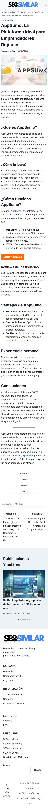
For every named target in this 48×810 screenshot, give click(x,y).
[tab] (18, 619)
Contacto (8, 699)
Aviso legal (36, 798)
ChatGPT (24, 474)
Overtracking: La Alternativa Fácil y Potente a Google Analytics (36, 522)
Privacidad (22, 798)
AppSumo (16, 211)
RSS (5, 725)
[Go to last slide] (7, 594)
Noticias (19, 504)
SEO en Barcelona (12, 743)
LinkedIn (24, 491)
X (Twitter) (24, 485)
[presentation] (24, 584)
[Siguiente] (40, 594)
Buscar (7, 765)
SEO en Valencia (12, 748)
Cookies (29, 803)
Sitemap (7, 720)
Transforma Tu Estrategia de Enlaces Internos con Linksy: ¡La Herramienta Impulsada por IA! (12, 527)
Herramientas (10, 671)
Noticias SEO (7, 20)
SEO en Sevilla (11, 752)
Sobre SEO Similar (13, 694)
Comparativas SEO (13, 676)
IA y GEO (8, 680)
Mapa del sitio (10, 716)
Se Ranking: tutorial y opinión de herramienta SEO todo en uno (22, 604)
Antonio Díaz (9, 51)
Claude (24, 479)
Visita (12, 256)
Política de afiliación (14, 703)
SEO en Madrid (11, 739)
